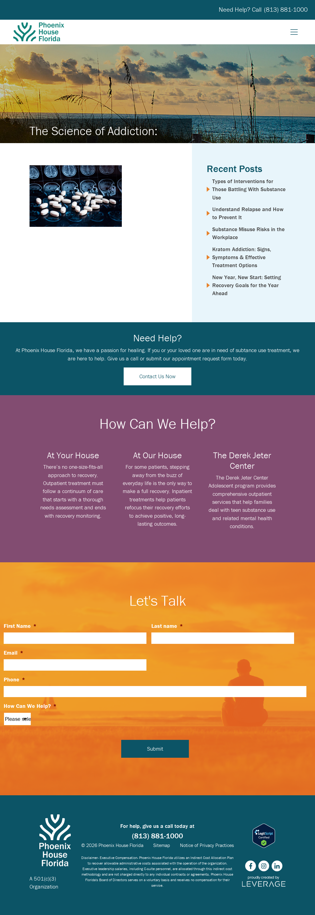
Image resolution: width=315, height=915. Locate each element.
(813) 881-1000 (286, 10)
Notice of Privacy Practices (207, 845)
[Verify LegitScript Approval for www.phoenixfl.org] (264, 836)
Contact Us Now (157, 376)
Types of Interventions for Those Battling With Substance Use (248, 189)
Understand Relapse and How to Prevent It (248, 213)
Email (13, 652)
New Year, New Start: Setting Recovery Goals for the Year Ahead (246, 285)
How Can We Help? (30, 706)
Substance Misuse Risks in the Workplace (248, 233)
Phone (14, 679)
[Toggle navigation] (294, 32)
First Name (20, 626)
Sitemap (161, 845)
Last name (167, 626)
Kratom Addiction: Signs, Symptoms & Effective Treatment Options (241, 257)
